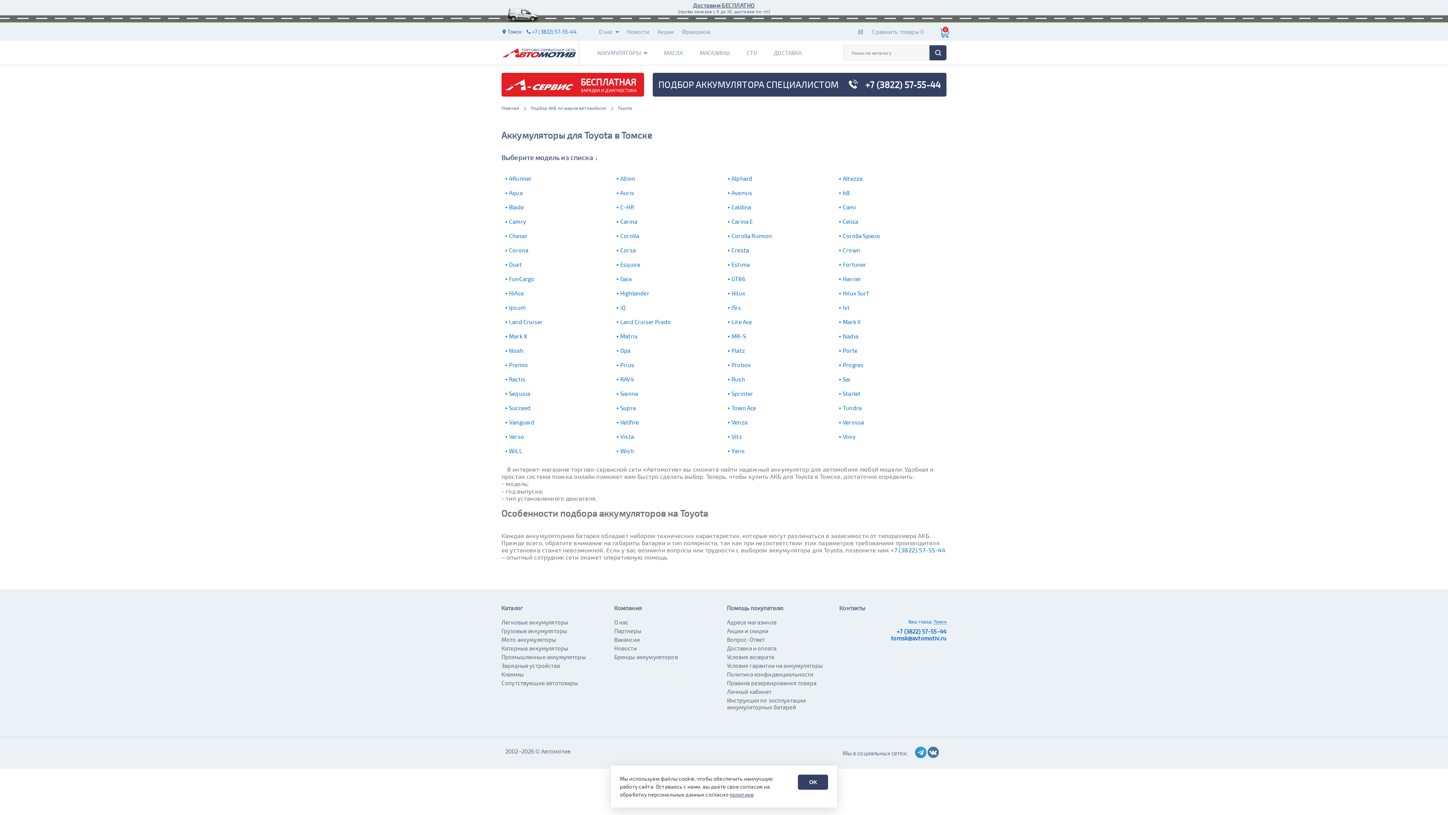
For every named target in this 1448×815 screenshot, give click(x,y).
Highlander (634, 293)
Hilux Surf (856, 293)
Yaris (738, 450)
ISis (736, 307)
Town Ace (744, 407)
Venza (739, 422)
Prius (627, 364)
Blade (516, 207)
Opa (625, 350)
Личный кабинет (749, 691)
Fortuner (854, 264)
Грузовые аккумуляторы (534, 630)
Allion (627, 178)
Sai (846, 379)
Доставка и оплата (752, 648)
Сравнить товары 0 (898, 31)
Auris (627, 192)
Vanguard (521, 422)
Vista (627, 436)
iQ (623, 307)
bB (846, 192)
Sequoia (519, 393)
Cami (849, 207)
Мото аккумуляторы (529, 639)
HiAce (516, 293)
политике (742, 794)
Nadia (850, 336)
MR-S (739, 336)
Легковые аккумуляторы (535, 622)
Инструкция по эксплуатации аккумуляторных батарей (766, 703)
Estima (741, 264)
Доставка (788, 52)
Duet (515, 264)
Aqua (516, 192)
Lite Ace (742, 321)
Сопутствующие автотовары (540, 683)
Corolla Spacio (861, 235)
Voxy (849, 436)
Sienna (629, 393)
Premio (518, 364)
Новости (638, 31)
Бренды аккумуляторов (646, 657)
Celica (850, 221)
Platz (738, 350)
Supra (628, 407)
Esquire (630, 264)
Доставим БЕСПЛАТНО (724, 5)
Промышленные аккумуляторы (544, 657)
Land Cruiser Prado (645, 321)
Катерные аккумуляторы (535, 648)
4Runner (520, 178)
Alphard (742, 178)
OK (813, 782)
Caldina (741, 207)
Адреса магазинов (751, 622)
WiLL (515, 450)
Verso (516, 436)
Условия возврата (750, 657)
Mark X (518, 336)
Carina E (742, 221)
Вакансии (627, 639)
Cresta (740, 250)
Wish (627, 450)
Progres (853, 364)
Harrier (852, 278)
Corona (518, 250)
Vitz (737, 436)
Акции (665, 31)
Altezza (852, 178)
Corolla (629, 235)
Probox (741, 364)
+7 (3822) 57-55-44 (918, 550)
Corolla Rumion (752, 235)
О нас (606, 31)
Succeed (520, 407)
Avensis (742, 192)
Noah (516, 350)
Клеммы (513, 674)
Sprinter (742, 393)
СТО (752, 52)
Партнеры (627, 630)
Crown (851, 250)
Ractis (517, 379)
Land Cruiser (526, 321)
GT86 (738, 278)
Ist (846, 307)
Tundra (852, 407)
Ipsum (517, 307)
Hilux (738, 293)
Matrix (629, 336)
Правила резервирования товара (771, 683)
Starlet (852, 393)
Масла (673, 52)
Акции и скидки (748, 630)
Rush (738, 379)
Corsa (628, 250)
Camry (517, 221)
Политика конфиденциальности (770, 674)
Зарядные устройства (531, 665)
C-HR (627, 207)
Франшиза (696, 31)
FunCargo (521, 278)
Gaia (626, 278)
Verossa (853, 422)
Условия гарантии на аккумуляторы (775, 665)
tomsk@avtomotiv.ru (918, 638)
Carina (628, 221)
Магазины (715, 52)
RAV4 (627, 379)
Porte (850, 350)
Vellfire (629, 422)
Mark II (852, 321)
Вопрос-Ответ (746, 639)
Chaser (518, 235)
